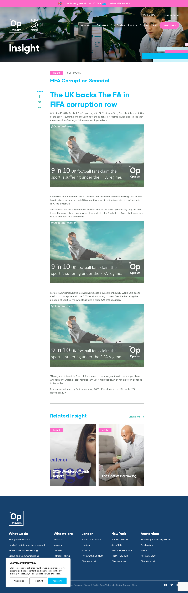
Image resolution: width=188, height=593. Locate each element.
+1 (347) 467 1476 (119, 555)
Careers (144, 25)
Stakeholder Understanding (23, 550)
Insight (56, 72)
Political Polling (151, 15)
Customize (19, 580)
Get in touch (169, 25)
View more (134, 416)
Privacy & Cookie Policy (94, 585)
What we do (87, 25)
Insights (58, 545)
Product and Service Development (27, 545)
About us (132, 25)
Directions (87, 561)
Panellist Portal (171, 15)
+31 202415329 (148, 555)
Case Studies (118, 25)
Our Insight (102, 25)
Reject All (38, 580)
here (104, 3)
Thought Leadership (19, 539)
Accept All (57, 580)
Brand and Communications (24, 555)
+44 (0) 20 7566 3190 (92, 555)
